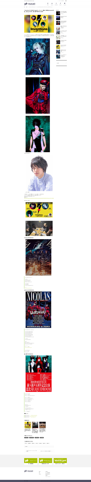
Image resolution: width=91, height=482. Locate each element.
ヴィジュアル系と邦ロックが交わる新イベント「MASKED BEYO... (64, 56)
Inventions (31, 437)
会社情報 (46, 471)
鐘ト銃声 (42, 437)
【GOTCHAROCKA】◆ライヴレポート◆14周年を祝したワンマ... (64, 12)
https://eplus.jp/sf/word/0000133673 (28, 347)
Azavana (26, 437)
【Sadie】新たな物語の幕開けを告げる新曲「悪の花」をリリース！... (63, 22)
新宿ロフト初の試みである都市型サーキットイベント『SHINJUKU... (64, 27)
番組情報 (26, 446)
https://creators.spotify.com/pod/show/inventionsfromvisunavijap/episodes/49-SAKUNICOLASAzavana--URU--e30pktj (39, 198)
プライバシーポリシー (48, 476)
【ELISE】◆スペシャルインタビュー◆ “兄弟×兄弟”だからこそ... (64, 36)
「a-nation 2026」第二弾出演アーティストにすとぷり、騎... (64, 32)
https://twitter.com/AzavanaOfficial (34, 415)
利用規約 (46, 475)
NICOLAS (37, 437)
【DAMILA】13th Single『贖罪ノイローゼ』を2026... (63, 51)
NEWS (39, 471)
